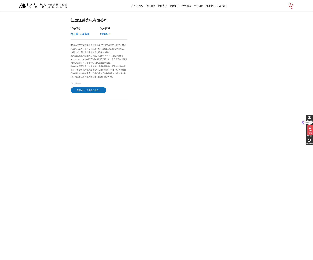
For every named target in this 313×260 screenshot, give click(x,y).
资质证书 (174, 5)
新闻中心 (210, 5)
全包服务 (186, 5)
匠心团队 (198, 5)
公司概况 (150, 5)
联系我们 (222, 5)
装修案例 (162, 5)
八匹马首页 (137, 5)
